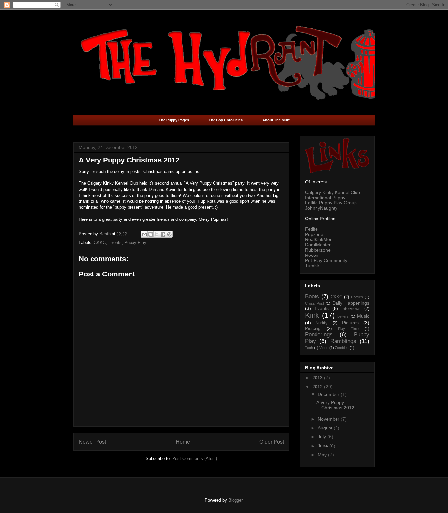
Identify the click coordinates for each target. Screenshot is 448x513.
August (326, 427)
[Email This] (144, 234)
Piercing (312, 328)
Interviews (351, 308)
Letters (343, 316)
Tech (309, 348)
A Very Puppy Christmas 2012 (335, 405)
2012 (318, 386)
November (329, 419)
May (323, 454)
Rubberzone (318, 250)
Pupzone (314, 234)
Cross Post (314, 303)
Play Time (348, 329)
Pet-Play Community (326, 260)
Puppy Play (135, 242)
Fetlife (311, 229)
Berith (105, 233)
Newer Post (92, 442)
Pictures (350, 322)
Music (363, 316)
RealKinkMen (319, 239)
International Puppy (325, 197)
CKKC (100, 242)
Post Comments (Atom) (194, 458)
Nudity (322, 323)
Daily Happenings (351, 303)
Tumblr (312, 265)
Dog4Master (318, 244)
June (323, 445)
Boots (312, 297)
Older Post (271, 442)
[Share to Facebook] (163, 234)
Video (323, 348)
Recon (311, 255)
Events (115, 242)
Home (183, 442)
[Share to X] (156, 234)
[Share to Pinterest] (169, 234)
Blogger (235, 500)
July (322, 436)
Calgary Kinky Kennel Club (332, 192)
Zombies (342, 348)
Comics (357, 297)
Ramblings (343, 341)
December (329, 394)
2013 (318, 377)
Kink (312, 315)
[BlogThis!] (150, 234)
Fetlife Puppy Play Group (331, 202)
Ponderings (319, 335)
